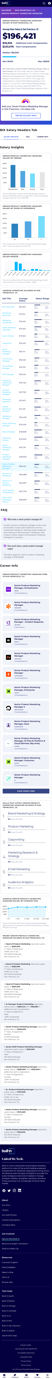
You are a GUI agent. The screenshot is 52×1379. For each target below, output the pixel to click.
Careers (5, 1210)
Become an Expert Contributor (15, 1244)
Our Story (6, 1205)
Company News (8, 1225)
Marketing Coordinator (7, 321)
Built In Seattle (8, 1331)
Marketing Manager (6, 417)
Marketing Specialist (6, 400)
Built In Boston (8, 1301)
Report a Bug (7, 1272)
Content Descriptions (11, 1220)
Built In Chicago (9, 1306)
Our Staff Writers (9, 1215)
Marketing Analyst (6, 439)
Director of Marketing (7, 474)
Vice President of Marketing (8, 491)
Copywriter (7, 343)
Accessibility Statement (26, 1353)
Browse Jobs (7, 1282)
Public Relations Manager (9, 424)
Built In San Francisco (11, 1326)
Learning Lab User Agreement (26, 1349)
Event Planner (8, 336)
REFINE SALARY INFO (26, 115)
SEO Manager (8, 374)
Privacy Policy (26, 1361)
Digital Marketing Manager (6, 409)
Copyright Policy (26, 1357)
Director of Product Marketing (7, 483)
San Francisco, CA (25, 10)
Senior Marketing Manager (6, 447)
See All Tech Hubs (9, 1336)
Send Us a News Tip (10, 1249)
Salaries (6, 10)
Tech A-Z (5, 1277)
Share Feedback (8, 1267)
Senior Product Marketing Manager (8, 466)
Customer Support (10, 1262)
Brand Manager (8, 432)
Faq (28, 137)
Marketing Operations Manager (7, 382)
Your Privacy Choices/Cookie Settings (26, 1369)
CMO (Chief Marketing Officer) (7, 499)
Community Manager (7, 360)
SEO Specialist (8, 307)
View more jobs (26, 791)
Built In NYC (7, 1321)
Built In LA (6, 1316)
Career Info (42, 137)
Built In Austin (8, 1296)
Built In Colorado (9, 1311)
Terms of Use (26, 1365)
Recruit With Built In (10, 1239)
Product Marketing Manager (6, 457)
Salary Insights (11, 137)
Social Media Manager (7, 367)
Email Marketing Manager (6, 351)
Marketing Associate (6, 314)
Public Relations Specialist (9, 329)
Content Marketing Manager (6, 392)
